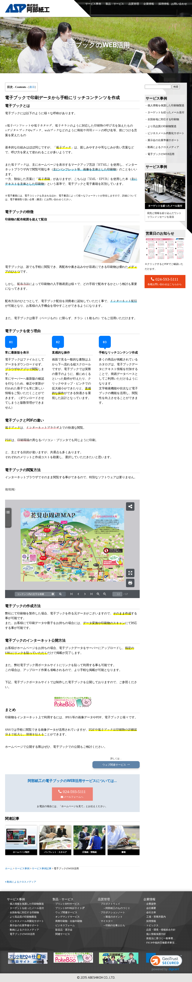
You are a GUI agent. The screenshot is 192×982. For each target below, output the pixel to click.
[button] (164, 962)
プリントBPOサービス (67, 904)
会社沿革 (151, 912)
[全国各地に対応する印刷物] (165, 188)
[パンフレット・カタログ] (55, 838)
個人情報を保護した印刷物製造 (166, 105)
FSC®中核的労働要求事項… (161, 942)
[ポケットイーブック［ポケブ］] (73, 958)
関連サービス (62, 934)
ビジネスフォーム (65, 925)
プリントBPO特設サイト (68, 908)
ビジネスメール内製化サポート (166, 133)
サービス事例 (93, 3)
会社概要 (151, 908)
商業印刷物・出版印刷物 (68, 921)
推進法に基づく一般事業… (161, 938)
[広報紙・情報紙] (89, 838)
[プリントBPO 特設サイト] (27, 959)
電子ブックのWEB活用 (161, 154)
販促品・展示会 (63, 929)
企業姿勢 (151, 904)
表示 (32, 87)
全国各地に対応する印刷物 (163, 119)
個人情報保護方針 (156, 934)
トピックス (152, 925)
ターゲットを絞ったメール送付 (166, 112)
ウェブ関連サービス (66, 912)
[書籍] (124, 838)
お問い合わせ (179, 3)
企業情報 (148, 3)
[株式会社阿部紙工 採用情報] (118, 959)
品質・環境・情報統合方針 (161, 929)
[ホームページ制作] (21, 838)
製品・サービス (115, 3)
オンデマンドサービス (67, 917)
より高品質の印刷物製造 (162, 126)
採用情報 (163, 3)
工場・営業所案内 (156, 917)
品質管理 (133, 3)
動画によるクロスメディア (21, 882)
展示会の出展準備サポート (163, 140)
